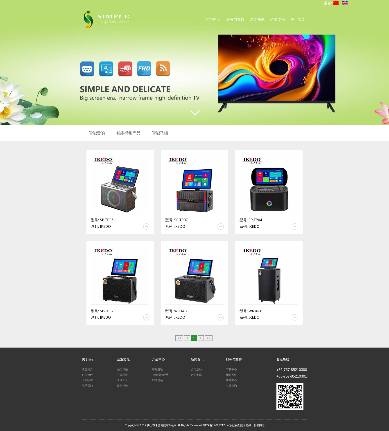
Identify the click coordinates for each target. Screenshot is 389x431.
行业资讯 (196, 374)
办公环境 (122, 374)
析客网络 (259, 425)
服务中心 (231, 380)
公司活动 (196, 369)
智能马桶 (160, 133)
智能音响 (97, 133)
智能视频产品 (128, 133)
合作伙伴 (87, 374)
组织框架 (122, 385)
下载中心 (231, 369)
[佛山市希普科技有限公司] (105, 16)
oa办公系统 (233, 425)
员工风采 (122, 369)
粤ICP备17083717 (214, 425)
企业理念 (122, 380)
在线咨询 (231, 385)
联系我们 (87, 385)
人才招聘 (87, 380)
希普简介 (87, 369)
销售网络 (231, 374)
